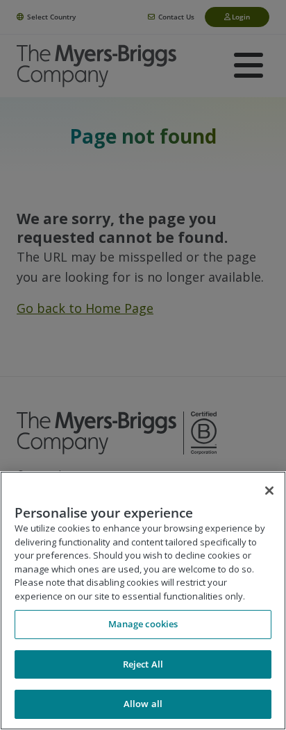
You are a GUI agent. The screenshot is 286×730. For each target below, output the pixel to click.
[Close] (269, 490)
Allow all (143, 703)
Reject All (143, 664)
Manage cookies (143, 624)
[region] (143, 600)
